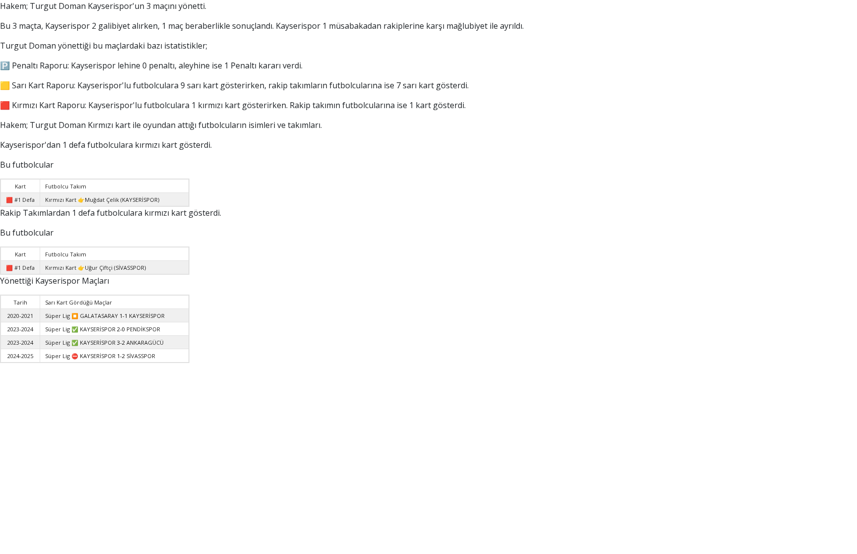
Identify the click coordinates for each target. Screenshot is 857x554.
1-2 (121, 356)
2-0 (121, 329)
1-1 (123, 315)
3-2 (121, 342)
